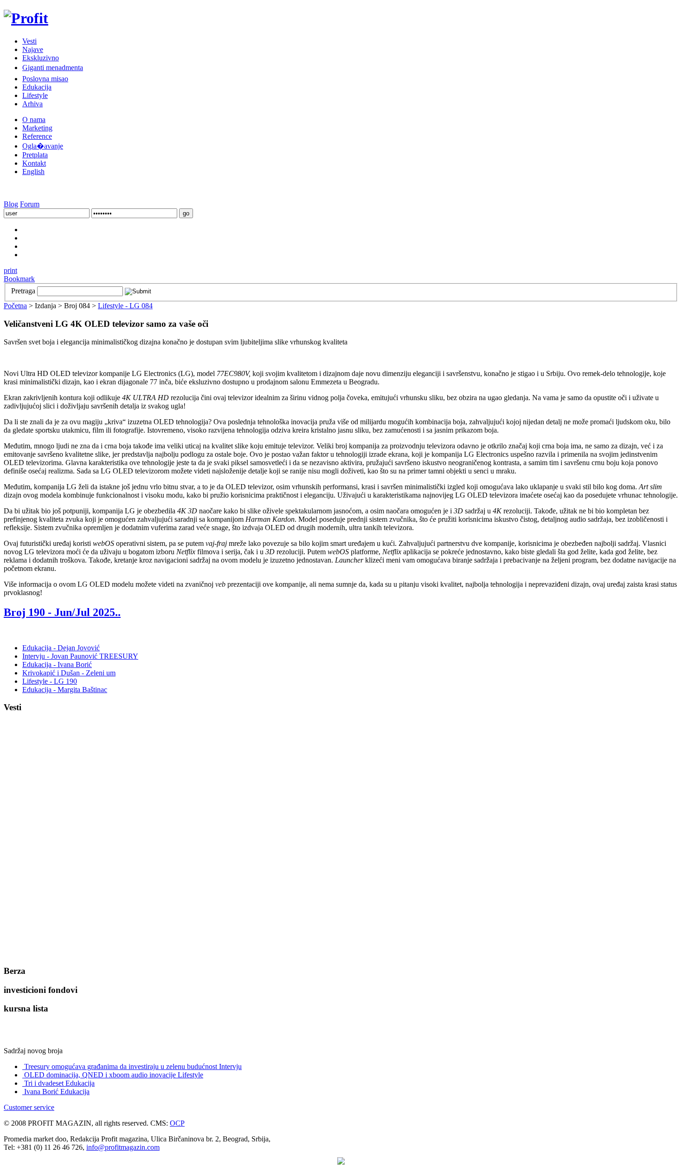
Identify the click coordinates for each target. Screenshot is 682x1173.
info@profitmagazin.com (123, 1147)
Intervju (133, 1066)
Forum (29, 204)
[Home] (26, 18)
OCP (177, 1123)
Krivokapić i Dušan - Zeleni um (69, 673)
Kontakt (34, 163)
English (33, 171)
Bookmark (19, 279)
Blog (11, 204)
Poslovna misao (45, 79)
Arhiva (32, 104)
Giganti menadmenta (52, 67)
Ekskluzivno (40, 58)
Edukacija (36, 87)
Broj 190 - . (62, 612)
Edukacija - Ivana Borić (57, 664)
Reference (37, 136)
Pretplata (35, 155)
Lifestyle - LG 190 (49, 681)
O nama (33, 119)
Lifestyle (35, 95)
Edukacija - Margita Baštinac (64, 689)
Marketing (37, 128)
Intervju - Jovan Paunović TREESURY (80, 656)
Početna (15, 306)
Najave (32, 49)
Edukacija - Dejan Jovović (61, 648)
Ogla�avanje (42, 146)
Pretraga (23, 291)
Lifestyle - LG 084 (125, 306)
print (10, 270)
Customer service (29, 1107)
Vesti (29, 41)
